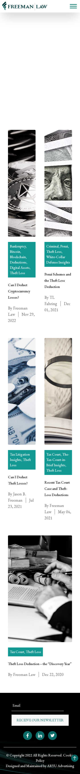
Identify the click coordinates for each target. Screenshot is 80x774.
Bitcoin (15, 251)
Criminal (52, 246)
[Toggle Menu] (73, 6)
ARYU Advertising (60, 766)
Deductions (18, 262)
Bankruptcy (18, 246)
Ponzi (64, 246)
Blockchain (18, 257)
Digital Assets (20, 267)
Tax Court (53, 454)
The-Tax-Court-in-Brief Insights (57, 459)
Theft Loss (17, 60)
